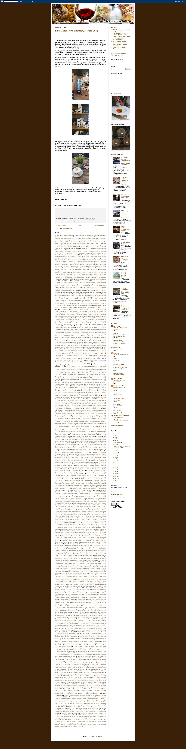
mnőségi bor (92, 537)
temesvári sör (97, 674)
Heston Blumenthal (63, 424)
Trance (90, 692)
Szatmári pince (75, 644)
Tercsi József (84, 675)
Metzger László (71, 530)
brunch (58, 305)
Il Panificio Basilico (92, 434)
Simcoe (60, 625)
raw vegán (83, 602)
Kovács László (77, 482)
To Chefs (89, 682)
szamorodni (97, 641)
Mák (82, 516)
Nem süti (104, 552)
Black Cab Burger (74, 288)
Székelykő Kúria (102, 649)
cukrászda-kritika (68, 326)
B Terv (79, 262)
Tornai (66, 688)
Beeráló (82, 277)
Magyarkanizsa (87, 514)
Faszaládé (66, 371)
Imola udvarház (58, 436)
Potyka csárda (65, 597)
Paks (82, 571)
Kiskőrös (102, 467)
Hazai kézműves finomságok (74, 418)
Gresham (68, 403)
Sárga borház (81, 618)
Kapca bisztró (74, 452)
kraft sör (66, 485)
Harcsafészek (101, 415)
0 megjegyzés (80, 218)
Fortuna (90, 380)
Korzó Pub (103, 480)
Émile (68, 358)
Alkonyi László (59, 250)
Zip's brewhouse (97, 723)
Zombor (57, 724)
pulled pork (89, 599)
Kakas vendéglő (82, 449)
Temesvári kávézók (87, 674)
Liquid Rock (90, 503)
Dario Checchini (88, 342)
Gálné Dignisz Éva (77, 390)
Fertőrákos (93, 376)
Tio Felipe (59, 682)
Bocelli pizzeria (69, 290)
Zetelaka (75, 723)
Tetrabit (93, 677)
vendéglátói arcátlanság (93, 705)
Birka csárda (85, 285)
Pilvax (93, 589)
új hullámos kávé (96, 696)
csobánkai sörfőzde (64, 337)
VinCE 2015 (90, 713)
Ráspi (68, 602)
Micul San (102, 532)
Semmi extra (65, 623)
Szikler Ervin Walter (59, 662)
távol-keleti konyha (64, 672)
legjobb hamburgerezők (89, 498)
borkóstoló (95, 297)
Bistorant (57, 287)
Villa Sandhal (101, 711)
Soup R (90, 628)
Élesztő (75, 356)
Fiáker (56, 377)
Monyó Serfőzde (68, 543)
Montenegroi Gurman (101, 542)
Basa (79, 274)
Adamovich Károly (81, 245)
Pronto (78, 599)
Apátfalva (81, 254)
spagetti (104, 631)
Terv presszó (87, 677)
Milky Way (57, 535)
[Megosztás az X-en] (91, 219)
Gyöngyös (101, 406)
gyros (99, 408)
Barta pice (101, 272)
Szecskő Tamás (61, 646)
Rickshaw (103, 605)
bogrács (98, 292)
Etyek (79, 366)
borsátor (57, 300)
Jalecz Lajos (64, 441)
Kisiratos (88, 467)
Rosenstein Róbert (94, 610)
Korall (99, 478)
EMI (58, 358)
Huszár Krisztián (60, 433)
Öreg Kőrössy (98, 566)
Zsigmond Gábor (77, 726)
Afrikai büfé (88, 245)
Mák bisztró (88, 516)
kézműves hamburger (93, 462)
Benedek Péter (85, 280)
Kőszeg (78, 483)
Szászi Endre (60, 644)
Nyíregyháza (101, 556)
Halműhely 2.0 (85, 413)
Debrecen (72, 221)
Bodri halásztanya (77, 292)
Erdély (72, 360)
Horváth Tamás (100, 429)
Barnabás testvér (86, 272)
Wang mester (103, 718)
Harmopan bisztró (67, 416)
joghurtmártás (72, 444)
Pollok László (67, 595)
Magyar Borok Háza (79, 513)
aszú (66, 261)
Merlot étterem (81, 529)
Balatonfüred (58, 267)
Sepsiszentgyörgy (74, 623)
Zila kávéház (85, 723)
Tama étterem (80, 667)
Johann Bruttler (79, 444)
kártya (71, 454)
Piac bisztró (94, 587)
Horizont (59, 429)
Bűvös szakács (62, 316)
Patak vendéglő (97, 581)
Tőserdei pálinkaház (82, 692)
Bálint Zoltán (72, 269)
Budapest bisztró (64, 309)
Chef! (88, 321)
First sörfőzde (101, 377)
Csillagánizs (84, 335)
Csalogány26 (60, 329)
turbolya (66, 695)
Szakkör (85, 641)
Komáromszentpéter (88, 477)
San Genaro (101, 617)
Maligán (90, 517)
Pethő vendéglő (64, 587)
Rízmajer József (91, 607)
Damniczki (97, 340)
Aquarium (74, 256)
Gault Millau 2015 (67, 397)
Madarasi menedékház (62, 511)
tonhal (94, 685)
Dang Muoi (81, 342)
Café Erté (99, 316)
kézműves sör (69, 464)
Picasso (63, 589)
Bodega (64, 292)
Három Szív (84, 416)
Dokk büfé (99, 348)
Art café (65, 259)
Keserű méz (78, 460)
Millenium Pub (75, 535)
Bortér (76, 300)
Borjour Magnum (100, 295)
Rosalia (81, 610)
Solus (65, 626)
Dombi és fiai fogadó (69, 350)
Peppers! (96, 584)
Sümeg (81, 639)
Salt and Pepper (81, 617)
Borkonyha (87, 297)
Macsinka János (72, 509)
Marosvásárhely (69, 522)
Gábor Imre (93, 389)
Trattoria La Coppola (99, 692)
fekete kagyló (73, 374)
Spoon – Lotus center (72, 635)
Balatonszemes (83, 267)
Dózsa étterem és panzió (81, 350)
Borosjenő (71, 298)
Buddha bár (65, 311)
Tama (74, 667)
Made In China (72, 511)
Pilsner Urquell (86, 589)
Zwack (94, 724)
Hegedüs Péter (91, 419)
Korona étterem (87, 480)
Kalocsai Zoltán (68, 450)
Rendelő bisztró (78, 604)
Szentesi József (75, 657)
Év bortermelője (76, 367)
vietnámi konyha (87, 709)
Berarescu (59, 282)
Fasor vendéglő (58, 371)
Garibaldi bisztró (67, 392)
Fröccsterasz (101, 385)
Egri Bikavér (94, 355)
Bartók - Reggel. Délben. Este (69, 274)
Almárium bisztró (59, 251)
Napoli (61, 552)
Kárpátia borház (64, 454)
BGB (91, 284)
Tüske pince (58, 696)
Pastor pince (58, 581)
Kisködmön (95, 467)
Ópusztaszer (73, 563)
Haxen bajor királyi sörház (61, 418)
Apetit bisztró (88, 254)
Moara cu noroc (100, 537)
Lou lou (93, 506)
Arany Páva (87, 258)
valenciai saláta (92, 700)
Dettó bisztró (65, 347)
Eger (81, 355)
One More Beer (88, 561)
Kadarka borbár (66, 449)
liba (96, 501)
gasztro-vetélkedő (100, 394)
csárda (76, 329)
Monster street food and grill (87, 542)
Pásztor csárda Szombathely (85, 581)
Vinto (58, 716)
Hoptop (104, 428)
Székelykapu (93, 649)
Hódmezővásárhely (75, 426)
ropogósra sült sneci (73, 610)
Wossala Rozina (97, 719)
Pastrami (65, 581)
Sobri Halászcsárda (91, 625)
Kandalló (102, 450)
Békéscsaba (95, 277)
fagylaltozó (103, 367)
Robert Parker (58, 609)
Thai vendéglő (68, 679)
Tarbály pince (83, 669)
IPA (72, 437)
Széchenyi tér (92, 644)
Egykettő (63, 356)
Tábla (67, 666)
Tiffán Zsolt (73, 680)
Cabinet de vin (71, 316)
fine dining (80, 377)
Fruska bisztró (58, 387)
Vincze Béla (75, 714)
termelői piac (91, 675)
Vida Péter (69, 709)
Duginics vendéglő (65, 352)
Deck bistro (103, 342)
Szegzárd (57, 648)
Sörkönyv (102, 630)
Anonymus (88, 253)
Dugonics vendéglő (75, 352)
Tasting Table (77, 670)
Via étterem (90, 708)
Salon (65, 617)
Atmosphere (95, 261)
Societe (98, 625)
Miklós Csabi (78, 534)
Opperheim (57, 563)
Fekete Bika (65, 374)
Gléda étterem (92, 400)
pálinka (86, 573)
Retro (58, 605)
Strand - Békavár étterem (90, 636)
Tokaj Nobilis (88, 683)
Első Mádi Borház (94, 356)
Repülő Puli (93, 604)
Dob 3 (89, 348)
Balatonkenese (67, 267)
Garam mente (101, 390)
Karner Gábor (94, 452)
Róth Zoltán (75, 612)
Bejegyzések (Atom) (67, 228)
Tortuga (87, 688)
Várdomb (91, 701)
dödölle (90, 350)
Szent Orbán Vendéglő (98, 656)
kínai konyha (92, 465)
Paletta (63, 573)
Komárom (80, 477)
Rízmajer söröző (100, 607)
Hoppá (98, 428)
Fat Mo (72, 371)
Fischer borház (65, 379)
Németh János (68, 553)
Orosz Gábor (95, 563)
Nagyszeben (93, 548)
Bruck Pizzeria (96, 303)
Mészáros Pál (58, 530)
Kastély (81, 454)
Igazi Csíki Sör (93, 433)
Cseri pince (101, 330)
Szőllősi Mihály (75, 664)
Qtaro (66, 600)
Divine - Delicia (78, 348)
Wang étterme (94, 718)
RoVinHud (88, 612)
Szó (84, 662)
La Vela (78, 491)
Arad (79, 256)
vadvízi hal (76, 700)
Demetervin (62, 345)
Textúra (98, 677)
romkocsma (63, 610)
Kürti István (85, 488)
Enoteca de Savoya (60, 360)
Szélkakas (64, 652)
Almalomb (95, 249)
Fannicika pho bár (71, 369)
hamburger (68, 415)
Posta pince (58, 597)
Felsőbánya (97, 374)
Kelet (92, 457)
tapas (58, 669)
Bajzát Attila (101, 264)
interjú (93, 436)
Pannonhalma (94, 576)
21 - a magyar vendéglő (89, 236)
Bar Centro (85, 271)
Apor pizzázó (101, 254)
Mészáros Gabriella (99, 529)
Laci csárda (93, 491)
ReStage (100, 604)
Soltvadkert (59, 626)
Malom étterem (97, 517)
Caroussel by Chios (59, 319)
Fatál (77, 371)
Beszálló (74, 284)
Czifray (64, 327)
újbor (103, 696)
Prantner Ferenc (92, 597)
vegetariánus (83, 705)
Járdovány (57, 442)
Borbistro (79, 295)
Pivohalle (102, 591)
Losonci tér (87, 506)
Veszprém (103, 706)
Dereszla (77, 345)
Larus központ (68, 495)
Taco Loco (73, 666)
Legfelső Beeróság (100, 496)
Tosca (92, 688)
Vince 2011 (68, 713)
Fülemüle (104, 387)
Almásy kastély (68, 251)
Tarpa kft (70, 670)
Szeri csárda (84, 661)
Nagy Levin (90, 547)
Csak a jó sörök (79, 327)
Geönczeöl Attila (58, 398)
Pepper (76, 584)
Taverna (98, 670)
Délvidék (78, 343)
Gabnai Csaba (85, 389)
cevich (62, 321)
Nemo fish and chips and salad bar (87, 553)
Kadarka (59, 449)
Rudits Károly (77, 615)
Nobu (95, 555)
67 (63, 238)
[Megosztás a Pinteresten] (94, 219)
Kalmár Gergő (98, 449)
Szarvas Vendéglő (82, 643)
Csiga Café (98, 332)
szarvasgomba (92, 643)
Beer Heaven (69, 277)
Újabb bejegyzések (61, 225)
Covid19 (102, 324)
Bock (75, 290)
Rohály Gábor (84, 609)
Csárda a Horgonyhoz (85, 329)
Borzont (88, 300)
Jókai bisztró (60, 446)
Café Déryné (93, 316)
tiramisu (64, 682)
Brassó (81, 302)
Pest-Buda (66, 586)
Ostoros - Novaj (87, 565)
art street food (72, 259)
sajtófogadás (60, 617)
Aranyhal (94, 258)
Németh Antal (60, 553)
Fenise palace (60, 376)
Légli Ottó (82, 499)
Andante (102, 251)
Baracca (93, 271)
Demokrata (69, 345)
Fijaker (69, 377)
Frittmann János (88, 385)
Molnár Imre (64, 540)
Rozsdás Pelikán (100, 613)
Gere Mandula (90, 398)
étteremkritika (60, 366)
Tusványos (96, 695)
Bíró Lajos (101, 285)
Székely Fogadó (85, 648)
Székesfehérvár (83, 651)
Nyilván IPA (93, 556)
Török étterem (58, 692)
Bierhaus (59, 285)
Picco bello (69, 589)
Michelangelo (74, 532)
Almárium (102, 249)
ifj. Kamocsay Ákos (83, 433)
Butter (102, 314)
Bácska (102, 262)
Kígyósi (77, 465)
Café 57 (78, 316)
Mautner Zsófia (72, 525)
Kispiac (71, 468)
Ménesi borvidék (92, 527)
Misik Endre (59, 537)
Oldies (88, 560)
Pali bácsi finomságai (73, 573)
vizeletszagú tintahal (91, 716)
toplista (83, 687)
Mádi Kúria (86, 511)
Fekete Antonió (90, 372)
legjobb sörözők (67, 499)
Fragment (66, 384)
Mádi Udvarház (94, 511)
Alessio (67, 248)
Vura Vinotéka (63, 718)
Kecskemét (78, 455)
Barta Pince (57, 274)
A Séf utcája (75, 241)
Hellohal (87, 423)
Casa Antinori (90, 319)
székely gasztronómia (96, 648)
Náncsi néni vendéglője (83, 550)
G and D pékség (76, 389)
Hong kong (73, 428)
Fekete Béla (58, 374)
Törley (102, 690)
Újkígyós (57, 698)
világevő (86, 711)
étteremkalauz (100, 364)
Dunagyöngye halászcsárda (77, 353)
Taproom (76, 669)
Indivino (78, 436)
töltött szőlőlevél (88, 690)
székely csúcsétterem (75, 648)
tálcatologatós (63, 667)
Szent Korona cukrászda (84, 656)
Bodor (69, 292)
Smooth (79, 625)
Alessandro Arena (59, 248)
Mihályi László (70, 534)
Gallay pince (68, 390)
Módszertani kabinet (59, 538)
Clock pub (57, 322)
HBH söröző (98, 418)
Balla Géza (86, 269)
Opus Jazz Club (65, 563)
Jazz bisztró (72, 442)
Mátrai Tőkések (67, 524)
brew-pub (103, 302)
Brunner (63, 305)
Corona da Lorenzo (78, 324)
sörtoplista (91, 631)
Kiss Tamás (62, 470)
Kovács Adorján (60, 482)
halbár (96, 411)
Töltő (82, 690)
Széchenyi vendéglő (101, 644)
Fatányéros (82, 371)
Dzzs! (56, 355)
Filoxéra (74, 377)
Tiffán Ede (67, 680)
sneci (84, 625)
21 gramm (99, 236)
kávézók (59, 455)
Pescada (102, 584)
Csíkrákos (91, 334)
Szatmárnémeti (83, 644)
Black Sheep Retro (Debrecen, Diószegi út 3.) (76, 31)
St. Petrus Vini (86, 635)
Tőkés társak (71, 690)
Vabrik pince (103, 698)
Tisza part (70, 682)
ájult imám (103, 245)
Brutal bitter (78, 305)
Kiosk (97, 465)
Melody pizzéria (77, 527)
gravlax (102, 402)
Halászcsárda (83, 411)
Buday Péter (58, 311)
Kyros (70, 490)
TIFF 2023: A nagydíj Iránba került (121, 30)
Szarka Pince (74, 643)
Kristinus (93, 485)
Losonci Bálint (79, 506)
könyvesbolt (66, 483)
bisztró (79, 287)
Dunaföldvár (66, 353)
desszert (93, 345)
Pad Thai (101, 569)
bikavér (69, 285)
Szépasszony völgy (70, 659)
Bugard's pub (99, 311)
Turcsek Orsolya (74, 695)
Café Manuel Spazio (66, 317)
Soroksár (63, 628)
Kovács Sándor (94, 482)
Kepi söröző (65, 459)
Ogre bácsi (92, 558)
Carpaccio (68, 319)
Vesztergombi (60, 708)
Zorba (66, 724)
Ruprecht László (93, 615)
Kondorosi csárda (68, 478)
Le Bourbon (94, 495)
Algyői (91, 248)
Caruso (83, 319)
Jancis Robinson (73, 441)
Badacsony (57, 264)
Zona (62, 724)
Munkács (63, 545)
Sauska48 (80, 620)
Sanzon (57, 618)
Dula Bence (85, 352)
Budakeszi (78, 307)
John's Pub (103, 444)
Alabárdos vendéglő (91, 246)
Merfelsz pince (72, 529)
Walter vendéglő (81, 718)
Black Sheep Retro (64, 221)
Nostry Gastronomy (63, 556)
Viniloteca (87, 714)
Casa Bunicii (98, 319)
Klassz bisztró (60, 472)
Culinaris (78, 325)
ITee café (57, 439)
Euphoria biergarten (59, 367)
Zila (79, 723)
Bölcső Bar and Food (65, 302)
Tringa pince (69, 693)
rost (62, 612)
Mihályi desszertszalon (60, 534)
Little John (85, 504)
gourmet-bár (84, 402)
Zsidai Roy (63, 726)
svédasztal (101, 639)
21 (80, 236)
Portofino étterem (95, 595)
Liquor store (97, 503)
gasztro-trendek (90, 394)
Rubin (71, 615)
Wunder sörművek (61, 721)
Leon (80, 501)
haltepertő (103, 413)
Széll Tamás (71, 652)
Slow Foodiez (73, 625)
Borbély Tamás (64, 295)
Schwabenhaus (74, 622)
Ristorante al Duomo (72, 607)
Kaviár (64, 455)
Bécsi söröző (76, 275)
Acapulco (57, 245)
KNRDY (102, 472)
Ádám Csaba (64, 245)
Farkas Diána (97, 369)
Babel (92, 262)
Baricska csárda (76, 272)
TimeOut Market (102, 680)
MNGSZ (85, 537)
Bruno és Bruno (70, 305)
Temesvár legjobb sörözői (75, 674)
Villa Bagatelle (93, 711)
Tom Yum (89, 685)
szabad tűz (57, 641)
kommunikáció (58, 478)
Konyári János (78, 478)
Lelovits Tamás (58, 501)
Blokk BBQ (57, 290)
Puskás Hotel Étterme (99, 599)
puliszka (83, 599)
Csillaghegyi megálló (94, 335)
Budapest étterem (74, 309)
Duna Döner (93, 352)
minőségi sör (94, 535)
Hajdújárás (103, 410)
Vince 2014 (83, 713)
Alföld (82, 248)
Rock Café (65, 609)
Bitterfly (93, 287)
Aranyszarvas (58, 259)
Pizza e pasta (70, 592)
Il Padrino (84, 434)
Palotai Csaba (74, 574)
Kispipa (76, 468)
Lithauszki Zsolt (69, 504)
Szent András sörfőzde (81, 652)
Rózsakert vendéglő (77, 613)
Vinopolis (93, 714)
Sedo (103, 622)
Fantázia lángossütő (81, 369)
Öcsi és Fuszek (80, 566)
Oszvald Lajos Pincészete (61, 566)
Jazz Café (79, 442)
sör (103, 628)
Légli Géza (75, 499)
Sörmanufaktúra (58, 631)
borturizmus (82, 300)
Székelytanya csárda (62, 651)
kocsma (81, 473)
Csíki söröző (70, 334)
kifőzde (71, 465)
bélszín (68, 280)
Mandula (68, 519)
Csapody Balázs (69, 329)
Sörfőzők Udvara (78, 630)
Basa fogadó (85, 274)
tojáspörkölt (57, 683)
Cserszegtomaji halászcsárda (87, 332)
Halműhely (78, 413)
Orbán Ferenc (81, 563)
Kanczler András (94, 450)
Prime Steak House (64, 599)
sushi (58, 639)
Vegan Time (75, 705)
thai (103, 677)
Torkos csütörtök (96, 687)
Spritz (79, 635)
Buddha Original (74, 311)
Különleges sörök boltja (65, 488)
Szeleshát (57, 652)
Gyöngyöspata (58, 408)
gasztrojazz (65, 395)
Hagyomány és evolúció (85, 410)
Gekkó (102, 397)
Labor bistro (85, 491)
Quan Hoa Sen (72, 600)
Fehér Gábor (95, 371)
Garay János (58, 392)
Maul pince (91, 524)
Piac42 (100, 587)
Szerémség (67, 661)
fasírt (103, 369)
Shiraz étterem (93, 623)
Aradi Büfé (72, 258)
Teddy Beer (86, 672)
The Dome (95, 679)
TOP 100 (68, 687)
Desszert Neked (100, 345)
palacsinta (57, 573)
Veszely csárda (96, 706)
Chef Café (83, 321)
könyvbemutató (58, 483)
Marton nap (84, 522)
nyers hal (87, 556)
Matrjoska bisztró (83, 524)
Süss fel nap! (88, 639)
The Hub (102, 679)
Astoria (62, 261)
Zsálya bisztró (101, 724)
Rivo (85, 607)
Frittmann (81, 385)
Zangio (56, 723)
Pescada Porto (58, 586)
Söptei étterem (97, 628)
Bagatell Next (65, 264)
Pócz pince (81, 594)
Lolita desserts (71, 506)
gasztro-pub (82, 394)
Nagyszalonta (85, 548)
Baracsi (98, 271)
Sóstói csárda (70, 628)
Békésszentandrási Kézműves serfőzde (85, 279)
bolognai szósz (60, 293)
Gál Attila (100, 389)
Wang (88, 718)
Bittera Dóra (86, 287)
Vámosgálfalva (58, 701)
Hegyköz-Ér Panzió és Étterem (70, 421)
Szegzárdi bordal (65, 648)
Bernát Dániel (83, 282)
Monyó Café (60, 543)
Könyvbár (102, 482)
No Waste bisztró (77, 555)
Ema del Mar (103, 356)
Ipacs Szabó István (79, 437)
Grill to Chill (84, 403)
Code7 (68, 322)
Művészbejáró (97, 545)
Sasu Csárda (73, 620)
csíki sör (63, 334)
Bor (80, 294)
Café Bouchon (84, 316)
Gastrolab (97, 392)
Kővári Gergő (85, 483)
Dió (105, 347)
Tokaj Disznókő (70, 683)
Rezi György (77, 605)
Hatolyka (102, 416)
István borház (101, 437)
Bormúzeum (58, 298)
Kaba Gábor (103, 447)
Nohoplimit (101, 555)
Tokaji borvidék (70, 685)
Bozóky (57, 302)
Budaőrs (84, 307)
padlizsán (57, 571)
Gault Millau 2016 (76, 397)
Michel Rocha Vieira (64, 532)
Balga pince (64, 269)
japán (102, 441)
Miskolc (75, 537)
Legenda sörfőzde (80, 496)
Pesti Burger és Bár (76, 586)
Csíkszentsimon (58, 335)
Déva (71, 347)
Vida (64, 709)
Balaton (84, 266)
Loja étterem (63, 506)
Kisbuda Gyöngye (68, 467)
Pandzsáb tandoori (99, 574)
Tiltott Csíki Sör (93, 680)
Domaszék (60, 350)
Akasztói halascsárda (73, 246)
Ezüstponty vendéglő (87, 367)
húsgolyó (97, 431)
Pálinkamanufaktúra (59, 574)
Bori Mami (92, 295)
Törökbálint (66, 692)
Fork (73, 380)
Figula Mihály (63, 377)
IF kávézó (75, 433)
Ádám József (72, 245)
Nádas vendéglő (72, 547)
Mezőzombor (90, 530)
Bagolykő (82, 264)
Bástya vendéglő (64, 275)
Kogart (70, 475)
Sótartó (76, 628)
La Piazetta (103, 490)
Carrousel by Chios (76, 319)
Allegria (89, 249)
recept (94, 602)
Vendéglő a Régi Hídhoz (63, 706)
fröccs (95, 385)
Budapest (102, 307)
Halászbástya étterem (73, 411)
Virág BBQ (63, 716)
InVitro (61, 437)
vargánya (72, 703)
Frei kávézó (97, 384)
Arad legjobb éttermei (96, 256)
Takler (92, 666)
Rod (78, 609)
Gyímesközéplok (81, 406)
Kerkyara (97, 459)
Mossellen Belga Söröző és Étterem (96, 543)
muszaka (78, 545)
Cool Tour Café (91, 322)
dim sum (81, 347)
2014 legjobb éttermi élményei (91, 235)
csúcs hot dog (77, 339)
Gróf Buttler (58, 405)
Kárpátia (57, 454)
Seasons (87, 622)
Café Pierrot (75, 317)
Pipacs (66, 591)
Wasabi (58, 719)
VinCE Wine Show (99, 713)
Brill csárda (76, 303)
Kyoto (66, 490)
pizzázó (89, 592)
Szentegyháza (58, 657)
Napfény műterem (95, 550)
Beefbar (94, 275)
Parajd (71, 579)
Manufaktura (59, 521)
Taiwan (79, 666)
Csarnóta (102, 329)
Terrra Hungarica (78, 677)
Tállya (69, 667)
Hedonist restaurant (70, 419)
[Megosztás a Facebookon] (92, 219)
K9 (97, 447)
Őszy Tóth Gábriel (64, 569)
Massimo (98, 522)
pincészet (99, 589)
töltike (77, 690)
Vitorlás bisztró (71, 716)
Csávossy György (59, 330)
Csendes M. (83, 330)
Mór (75, 543)
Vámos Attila (101, 700)
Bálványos (101, 269)
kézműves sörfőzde (80, 463)
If (71, 433)
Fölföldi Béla (73, 382)
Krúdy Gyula (62, 486)
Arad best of (86, 256)
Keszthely (92, 460)
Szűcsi (102, 664)
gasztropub (83, 395)
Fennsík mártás (68, 376)
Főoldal (80, 225)
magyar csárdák (90, 513)
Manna (88, 519)
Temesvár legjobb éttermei (61, 674)
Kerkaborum (90, 459)
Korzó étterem (96, 480)
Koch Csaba (74, 473)
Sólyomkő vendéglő (72, 626)
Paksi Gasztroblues (89, 571)
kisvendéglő (89, 470)
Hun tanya (90, 431)
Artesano (80, 259)
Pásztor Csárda (72, 581)
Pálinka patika (93, 573)
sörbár (56, 630)
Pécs (100, 582)
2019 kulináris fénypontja (72, 236)
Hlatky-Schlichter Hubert (64, 426)
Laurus (83, 495)
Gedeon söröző (95, 397)
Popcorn (81, 595)
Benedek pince (94, 280)
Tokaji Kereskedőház (80, 685)
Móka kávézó (96, 538)
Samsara (95, 617)
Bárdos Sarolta (66, 272)
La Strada (71, 491)
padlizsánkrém (65, 571)
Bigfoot (64, 285)
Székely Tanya (63, 649)
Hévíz (82, 424)
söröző (73, 631)
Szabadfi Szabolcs (66, 641)
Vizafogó (83, 716)
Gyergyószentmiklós (60, 406)
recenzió (89, 602)
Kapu (80, 452)
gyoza (96, 406)
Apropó (68, 256)
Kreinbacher (86, 485)
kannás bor (57, 452)
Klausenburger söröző (70, 472)
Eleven (80, 356)
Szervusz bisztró (92, 661)
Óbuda (75, 558)
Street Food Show (68, 638)
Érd (67, 360)
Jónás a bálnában (78, 446)
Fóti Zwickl (64, 382)
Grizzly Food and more (99, 403)
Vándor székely (67, 701)
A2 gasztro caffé (89, 243)
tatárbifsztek (88, 670)
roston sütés (68, 612)
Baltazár (95, 269)
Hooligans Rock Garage (83, 428)
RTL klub (57, 615)
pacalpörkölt (84, 569)
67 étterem (68, 238)
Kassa (76, 454)
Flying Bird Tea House (85, 379)
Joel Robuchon (63, 444)
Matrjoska (75, 524)
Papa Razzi (81, 578)
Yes (78, 721)
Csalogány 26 (102, 327)
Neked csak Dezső (95, 552)
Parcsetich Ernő (78, 579)
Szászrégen (67, 644)
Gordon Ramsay (75, 402)
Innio (83, 436)
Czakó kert (101, 325)
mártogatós (77, 522)
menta (99, 527)
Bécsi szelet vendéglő (86, 275)
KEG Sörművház (66, 457)
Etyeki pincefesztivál (93, 366)
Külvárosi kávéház (77, 488)
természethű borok (100, 675)
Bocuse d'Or (98, 290)
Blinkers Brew (101, 288)
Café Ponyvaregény (85, 317)
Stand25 (63, 636)
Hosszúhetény (58, 431)
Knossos (97, 472)
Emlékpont (74, 358)
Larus (61, 495)
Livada (90, 504)
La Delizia (96, 490)
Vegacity (64, 705)
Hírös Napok (98, 424)
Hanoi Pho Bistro (92, 415)
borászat (86, 293)
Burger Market (58, 314)
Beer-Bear (76, 277)
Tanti (95, 667)
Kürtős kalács (101, 488)
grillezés (90, 403)
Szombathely (90, 662)
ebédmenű (61, 355)
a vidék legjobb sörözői (78, 243)
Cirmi (103, 321)
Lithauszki (61, 504)
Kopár (86, 478)
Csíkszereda (67, 335)
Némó (75, 553)
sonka (85, 626)
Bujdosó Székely (73, 312)
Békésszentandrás (68, 279)
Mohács (77, 538)
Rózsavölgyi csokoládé (89, 613)
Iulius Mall (64, 439)
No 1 (62, 555)
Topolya (88, 687)
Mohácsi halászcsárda (86, 538)
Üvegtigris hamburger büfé (92, 698)
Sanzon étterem (64, 618)
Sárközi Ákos (97, 618)
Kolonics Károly (88, 475)
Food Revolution (66, 380)
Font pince (57, 380)
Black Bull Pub (64, 288)
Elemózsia (69, 356)
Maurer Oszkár (99, 524)
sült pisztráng (74, 639)
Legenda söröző (90, 496)
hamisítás (76, 415)
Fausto (88, 371)
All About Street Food (71, 249)
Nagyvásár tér (73, 550)
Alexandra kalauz (75, 248)
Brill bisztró (68, 303)
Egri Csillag (101, 355)
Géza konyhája (71, 400)
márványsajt (92, 522)
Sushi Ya (63, 639)
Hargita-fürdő (58, 416)
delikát (65, 343)
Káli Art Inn (90, 449)
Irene (86, 437)
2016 (62, 236)
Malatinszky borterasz (72, 517)
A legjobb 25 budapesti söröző (99, 240)
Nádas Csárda (62, 547)
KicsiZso (66, 465)
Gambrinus (86, 390)
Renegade (86, 604)
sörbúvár (70, 630)
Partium (98, 579)
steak (68, 636)
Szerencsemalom (76, 661)
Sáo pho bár (73, 618)
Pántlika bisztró (102, 576)
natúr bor (83, 552)
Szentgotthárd (84, 657)
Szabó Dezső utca (77, 641)
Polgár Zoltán (58, 595)
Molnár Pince (81, 540)
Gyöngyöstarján (67, 408)
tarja (93, 669)
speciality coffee (60, 633)
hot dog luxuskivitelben (68, 431)
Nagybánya (70, 548)
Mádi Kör (80, 511)
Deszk (87, 345)
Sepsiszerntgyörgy (84, 623)
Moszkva (57, 545)
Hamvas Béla (83, 415)
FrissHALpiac (74, 385)
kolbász (75, 475)
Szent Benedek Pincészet (63, 654)
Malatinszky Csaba (82, 517)
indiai (74, 436)
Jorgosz (86, 446)
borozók (82, 298)
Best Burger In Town (60, 284)
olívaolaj (62, 561)
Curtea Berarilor (93, 325)
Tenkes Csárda (65, 675)
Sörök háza (66, 631)
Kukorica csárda (70, 486)
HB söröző (91, 418)
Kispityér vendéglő (84, 468)
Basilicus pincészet (93, 274)
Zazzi (65, 723)
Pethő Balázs (98, 586)
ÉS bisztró (72, 361)
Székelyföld (71, 649)
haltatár (97, 413)
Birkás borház (94, 285)
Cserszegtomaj (76, 332)
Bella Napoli (62, 280)
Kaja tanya (74, 449)
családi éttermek (93, 327)
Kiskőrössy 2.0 (58, 468)
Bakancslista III (76, 266)
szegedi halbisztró (100, 646)
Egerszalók (87, 355)
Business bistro (79, 314)
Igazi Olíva (100, 433)
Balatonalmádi (91, 266)
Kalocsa (61, 450)
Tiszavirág (83, 682)
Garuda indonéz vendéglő (79, 392)
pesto (91, 586)
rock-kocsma (72, 609)
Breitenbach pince (89, 302)
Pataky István (72, 582)
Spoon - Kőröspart (61, 635)
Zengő (69, 723)
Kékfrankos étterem (85, 457)
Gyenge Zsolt (100, 405)
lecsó (65, 496)
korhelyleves (68, 480)
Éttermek (74, 366)
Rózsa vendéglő (67, 613)
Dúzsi (93, 353)
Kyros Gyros (76, 490)
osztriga (94, 565)
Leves (92, 501)
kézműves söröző (90, 463)
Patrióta (87, 582)
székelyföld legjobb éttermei (82, 649)
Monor (78, 542)
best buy (68, 284)
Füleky (98, 387)
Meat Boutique (81, 525)
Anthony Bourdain (97, 253)
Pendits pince (69, 584)
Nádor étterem (81, 547)
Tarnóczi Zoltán (58, 670)
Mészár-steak (89, 529)
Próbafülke (72, 599)
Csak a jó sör (71, 327)
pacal (78, 569)
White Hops (64, 719)
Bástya (56, 275)
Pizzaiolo (84, 592)
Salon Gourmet (72, 617)
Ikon (66, 434)
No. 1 (84, 555)
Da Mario (57, 340)
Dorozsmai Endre (66, 218)
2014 (81, 235)
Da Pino (63, 340)
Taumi (93, 670)
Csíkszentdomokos (100, 334)
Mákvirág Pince (100, 516)
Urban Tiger (82, 698)
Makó (94, 516)
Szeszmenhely (101, 661)
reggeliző (67, 604)
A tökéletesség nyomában (65, 243)
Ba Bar (87, 262)
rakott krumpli (87, 600)
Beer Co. (63, 277)
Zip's (90, 723)
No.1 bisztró (89, 555)
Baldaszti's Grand (94, 267)
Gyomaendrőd (90, 406)
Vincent (69, 714)
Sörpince (85, 631)
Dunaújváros (87, 353)
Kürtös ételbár (93, 488)
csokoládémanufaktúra (76, 337)
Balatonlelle (75, 267)
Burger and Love (100, 312)
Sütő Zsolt (95, 639)
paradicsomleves (64, 579)
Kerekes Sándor (73, 459)
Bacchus (97, 262)
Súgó (83, 638)
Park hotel (86, 579)
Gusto (93, 405)
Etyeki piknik (85, 366)
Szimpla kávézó (69, 662)
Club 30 (63, 322)
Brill (62, 303)
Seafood (82, 622)
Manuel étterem (102, 519)
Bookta (75, 293)
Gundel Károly (66, 405)
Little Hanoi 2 (78, 504)
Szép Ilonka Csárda (59, 659)
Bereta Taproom (74, 282)
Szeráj (93, 659)
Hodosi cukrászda (86, 426)
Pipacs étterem (73, 591)
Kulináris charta (79, 486)
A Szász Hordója (83, 241)
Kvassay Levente (59, 490)
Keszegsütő (85, 460)
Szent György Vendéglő (61, 656)
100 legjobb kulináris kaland (67, 235)
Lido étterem (69, 503)
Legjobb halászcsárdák (76, 498)
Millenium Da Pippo (66, 535)
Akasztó (58, 246)
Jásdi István (64, 442)
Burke (72, 314)
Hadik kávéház (67, 410)
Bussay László (87, 314)
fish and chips (74, 379)
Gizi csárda (84, 400)
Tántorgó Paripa (102, 667)
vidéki (75, 709)
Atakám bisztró (80, 261)
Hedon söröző (60, 419)
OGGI (86, 558)
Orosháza (88, 563)
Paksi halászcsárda (99, 571)
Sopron (57, 628)
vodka (99, 716)
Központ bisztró (58, 485)
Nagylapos (77, 548)
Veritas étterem (87, 706)
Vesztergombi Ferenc (69, 708)
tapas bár (63, 669)
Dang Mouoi (74, 342)
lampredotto (87, 493)
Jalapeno (57, 441)
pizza (56, 592)
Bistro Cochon (72, 287)
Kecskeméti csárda (88, 455)
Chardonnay (68, 321)
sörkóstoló (95, 630)
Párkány (92, 579)
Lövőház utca (74, 508)
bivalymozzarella (100, 287)
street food (58, 638)
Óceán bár (81, 558)
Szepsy (78, 659)
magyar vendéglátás (76, 514)
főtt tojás (80, 382)
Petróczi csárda (73, 587)
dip (61, 348)
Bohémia (104, 292)
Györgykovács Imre (77, 408)
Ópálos (102, 561)
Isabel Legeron (93, 437)
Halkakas (64, 413)
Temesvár (100, 672)
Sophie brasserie (100, 626)
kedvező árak (58, 457)
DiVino (84, 348)
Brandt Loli (75, 302)
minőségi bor (87, 535)
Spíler (78, 633)
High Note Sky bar (89, 424)
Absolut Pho (101, 243)
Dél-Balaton (59, 343)
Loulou (98, 506)
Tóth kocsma (63, 690)
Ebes (67, 355)
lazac (88, 495)
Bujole (80, 312)
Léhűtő (102, 499)
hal (57, 411)
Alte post (75, 251)
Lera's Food (86, 501)
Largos (56, 495)
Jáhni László (93, 439)
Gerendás (98, 398)
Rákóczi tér (80, 600)
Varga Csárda (98, 701)
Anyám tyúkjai (64, 254)
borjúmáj (57, 297)
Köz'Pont (91, 483)
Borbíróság (73, 295)
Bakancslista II (66, 266)
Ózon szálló (72, 566)
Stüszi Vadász (77, 638)
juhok (70, 447)
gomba (62, 402)
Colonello (74, 322)
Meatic (95, 525)
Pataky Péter (80, 582)
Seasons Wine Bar (95, 622)
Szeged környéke (78, 646)
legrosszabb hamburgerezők (92, 499)
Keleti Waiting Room (99, 457)
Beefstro (100, 275)
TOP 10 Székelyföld (59, 687)
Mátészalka (59, 524)
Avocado (57, 262)
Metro (65, 530)
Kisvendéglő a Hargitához (99, 470)
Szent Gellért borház (87, 654)
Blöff (63, 290)
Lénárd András (67, 501)
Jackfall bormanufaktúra (82, 439)
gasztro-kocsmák (74, 394)
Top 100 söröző (76, 687)
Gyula (104, 408)
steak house (74, 636)
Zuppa (89, 724)
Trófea (81, 693)
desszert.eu (57, 347)
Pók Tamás (95, 594)
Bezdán (86, 284)
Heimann (65, 423)
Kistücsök (81, 470)
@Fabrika (57, 235)
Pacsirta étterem (93, 569)
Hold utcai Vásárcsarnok (98, 426)
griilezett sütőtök (76, 403)
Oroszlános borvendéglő (67, 565)
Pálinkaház (101, 573)
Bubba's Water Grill (87, 305)
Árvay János (91, 259)
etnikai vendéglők (75, 364)
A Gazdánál (100, 238)
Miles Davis (92, 534)
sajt (105, 615)
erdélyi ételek (79, 360)
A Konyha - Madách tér (76, 240)
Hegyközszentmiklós (94, 421)
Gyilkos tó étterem (71, 406)
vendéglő (103, 705)
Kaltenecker (76, 450)
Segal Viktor (58, 623)
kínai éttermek (84, 465)
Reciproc (102, 602)
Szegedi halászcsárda (89, 646)
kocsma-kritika (102, 473)
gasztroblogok (58, 395)
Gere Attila (83, 398)
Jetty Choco (96, 442)
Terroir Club (70, 677)
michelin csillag (82, 532)
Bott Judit (102, 300)
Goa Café (99, 400)
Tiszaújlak (76, 682)
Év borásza (68, 367)
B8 (83, 262)
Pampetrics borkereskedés (87, 574)
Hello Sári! (81, 423)
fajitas (58, 369)
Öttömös (73, 569)
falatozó (63, 369)
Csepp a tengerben (92, 330)
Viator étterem (58, 709)
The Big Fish (77, 679)
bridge (58, 303)
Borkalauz (81, 297)
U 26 (72, 696)
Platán (99, 592)
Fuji (69, 387)
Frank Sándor (73, 384)
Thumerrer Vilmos (59, 680)
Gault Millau (97, 395)
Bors (94, 298)
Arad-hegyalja (65, 258)
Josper (92, 446)
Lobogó (96, 504)
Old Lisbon (75, 560)
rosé (86, 610)
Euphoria (102, 366)
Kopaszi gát (92, 478)
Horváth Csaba (78, 429)
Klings (91, 472)
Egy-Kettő (57, 356)
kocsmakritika (61, 475)
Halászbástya (63, 411)
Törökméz (73, 692)
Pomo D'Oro (74, 595)
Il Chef (78, 434)
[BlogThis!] (89, 219)
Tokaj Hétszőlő (79, 683)
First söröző (57, 379)
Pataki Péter (64, 582)
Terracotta (63, 677)
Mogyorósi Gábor (70, 538)
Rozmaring (101, 612)
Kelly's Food (58, 459)
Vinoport (98, 714)
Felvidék (104, 374)
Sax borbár (87, 620)
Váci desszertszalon (67, 700)
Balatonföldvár (100, 266)
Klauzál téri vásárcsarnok (82, 472)
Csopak (58, 339)
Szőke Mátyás (66, 664)
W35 (75, 718)
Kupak (94, 486)
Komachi (73, 477)
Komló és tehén (100, 477)
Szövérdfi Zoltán (85, 664)
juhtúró (74, 447)
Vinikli (81, 714)
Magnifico (102, 511)
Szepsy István (85, 659)
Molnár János (72, 540)
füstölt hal (68, 389)
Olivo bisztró (69, 561)
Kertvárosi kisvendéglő (60, 460)
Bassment (102, 274)
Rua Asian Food (64, 615)
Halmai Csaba (71, 413)
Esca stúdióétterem (85, 361)
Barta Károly (94, 272)
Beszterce (80, 284)
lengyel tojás (75, 501)
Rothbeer (82, 612)
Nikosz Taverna (100, 553)
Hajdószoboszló (95, 410)
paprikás (97, 578)
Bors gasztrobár (100, 298)
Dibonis (75, 347)
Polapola (102, 594)
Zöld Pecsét (73, 724)
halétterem (57, 413)
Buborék (95, 305)
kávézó (76, 221)
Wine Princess (83, 719)
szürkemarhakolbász (59, 666)
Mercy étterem (63, 529)
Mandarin (62, 519)
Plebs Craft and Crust (64, 594)
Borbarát (57, 295)
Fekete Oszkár (89, 374)
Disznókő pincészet (68, 348)
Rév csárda (63, 605)
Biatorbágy (96, 284)
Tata (82, 670)
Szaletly (91, 641)
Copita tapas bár (100, 322)
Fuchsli (64, 387)
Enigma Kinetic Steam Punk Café (90, 358)
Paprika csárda (89, 578)
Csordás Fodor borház (67, 339)
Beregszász (66, 282)
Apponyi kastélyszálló (60, 256)
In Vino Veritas (67, 436)
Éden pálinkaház (74, 355)
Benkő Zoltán (103, 280)
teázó (80, 672)
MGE (96, 530)
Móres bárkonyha (82, 543)
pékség (62, 584)
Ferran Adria (86, 376)
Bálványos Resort (59, 271)
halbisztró (102, 411)
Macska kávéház (81, 509)
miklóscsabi (85, 534)
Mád (88, 509)
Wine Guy (75, 719)
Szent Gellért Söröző (99, 654)
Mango (83, 519)
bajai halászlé (93, 264)
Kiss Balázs (92, 468)
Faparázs (90, 369)
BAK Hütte (57, 266)
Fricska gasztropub (64, 385)
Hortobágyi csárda (67, 429)
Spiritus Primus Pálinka (96, 633)
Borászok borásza (94, 293)
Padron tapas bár (75, 571)
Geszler (104, 398)
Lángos (102, 493)
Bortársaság (71, 300)
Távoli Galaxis (73, 672)
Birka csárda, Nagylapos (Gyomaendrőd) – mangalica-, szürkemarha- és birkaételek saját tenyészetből (121, 162)
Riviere (80, 607)
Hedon (104, 418)
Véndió (81, 706)
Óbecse (70, 558)
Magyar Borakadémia (68, 513)
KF (55, 465)
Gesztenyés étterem (61, 400)
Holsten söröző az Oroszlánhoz (62, 428)
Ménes (84, 527)
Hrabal (84, 431)
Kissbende (69, 470)
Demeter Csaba (96, 343)
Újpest (62, 698)
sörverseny (97, 631)
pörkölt (77, 597)
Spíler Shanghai (85, 633)
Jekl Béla (90, 442)
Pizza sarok (77, 592)
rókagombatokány (100, 609)
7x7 (73, 238)
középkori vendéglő (99, 483)
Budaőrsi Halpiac (92, 307)
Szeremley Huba (59, 661)
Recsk (56, 604)
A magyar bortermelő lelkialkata (64, 241)
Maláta (56, 517)
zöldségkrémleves (82, 724)
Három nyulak (76, 416)
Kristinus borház (100, 485)
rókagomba (91, 609)
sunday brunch (102, 638)
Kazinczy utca (70, 455)
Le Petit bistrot (58, 496)
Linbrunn (84, 503)
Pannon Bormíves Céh (84, 576)
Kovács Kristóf (69, 482)
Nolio (56, 556)
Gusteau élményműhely (84, 405)
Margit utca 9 (101, 521)
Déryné (82, 345)
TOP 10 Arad (101, 685)
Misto (80, 537)
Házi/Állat (85, 418)
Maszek (104, 522)
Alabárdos (83, 246)
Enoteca (102, 358)
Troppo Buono (89, 693)
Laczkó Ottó (66, 493)
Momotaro (96, 540)
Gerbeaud (76, 398)
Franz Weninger (89, 384)
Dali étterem (78, 340)
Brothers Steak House (86, 303)
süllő (69, 639)
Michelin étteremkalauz (93, 532)
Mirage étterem (102, 535)
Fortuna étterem (98, 380)
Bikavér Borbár (77, 285)
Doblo (94, 348)
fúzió (94, 387)
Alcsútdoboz (101, 246)
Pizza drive (62, 592)
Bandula (74, 271)
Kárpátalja (102, 452)
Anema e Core (58, 253)
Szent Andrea (91, 652)
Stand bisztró (98, 635)
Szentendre (66, 657)
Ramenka (99, 600)
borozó (76, 298)
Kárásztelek (86, 452)
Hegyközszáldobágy (83, 421)
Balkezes (79, 269)
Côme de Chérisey (82, 322)
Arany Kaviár (80, 258)
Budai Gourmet (63, 307)
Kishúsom (82, 467)
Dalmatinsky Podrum (87, 340)
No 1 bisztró (68, 555)
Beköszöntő (98, 279)
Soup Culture (83, 628)
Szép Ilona (101, 657)
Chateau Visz (76, 321)
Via (85, 708)
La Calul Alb (90, 490)
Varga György (64, 703)
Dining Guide (97, 347)
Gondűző (68, 402)
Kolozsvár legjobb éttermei (61, 477)
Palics (81, 573)
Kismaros (66, 468)
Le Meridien (101, 495)
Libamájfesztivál (102, 501)
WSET (104, 719)
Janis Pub (91, 441)
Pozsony (72, 597)
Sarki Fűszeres (89, 618)
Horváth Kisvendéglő (89, 429)
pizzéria (94, 592)
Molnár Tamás (89, 540)
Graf (98, 402)
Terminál (57, 677)
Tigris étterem (85, 680)
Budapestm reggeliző (99, 309)
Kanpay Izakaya (66, 452)
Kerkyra (102, 459)
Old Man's (82, 560)
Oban (65, 558)
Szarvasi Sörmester (101, 643)
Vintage (104, 714)
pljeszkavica (74, 594)
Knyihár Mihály (58, 473)
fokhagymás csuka (96, 379)
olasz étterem (67, 560)
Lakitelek (81, 493)
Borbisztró (86, 295)
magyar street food (65, 514)
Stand (92, 635)
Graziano (57, 403)
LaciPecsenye (58, 493)
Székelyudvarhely (73, 651)
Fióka (95, 377)
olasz (61, 560)
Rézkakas (97, 605)
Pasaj (103, 579)
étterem (86, 364)
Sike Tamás (101, 623)
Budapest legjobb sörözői (86, 309)
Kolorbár (95, 475)
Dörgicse (96, 350)
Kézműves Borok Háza (69, 462)
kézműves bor (58, 462)
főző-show (97, 382)
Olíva (100, 560)
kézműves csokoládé (81, 462)
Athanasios (87, 261)
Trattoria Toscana (59, 693)
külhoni (56, 488)
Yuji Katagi (83, 721)
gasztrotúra (89, 395)
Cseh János (68, 330)
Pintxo (61, 591)
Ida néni (67, 433)
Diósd (58, 348)
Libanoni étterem (60, 503)
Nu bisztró (72, 556)
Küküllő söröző (101, 486)
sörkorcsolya (87, 630)
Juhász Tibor (64, 447)
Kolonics (81, 475)
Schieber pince (96, 620)
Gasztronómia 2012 (74, 395)
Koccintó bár (66, 473)
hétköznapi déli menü (74, 424)
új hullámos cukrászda (86, 696)
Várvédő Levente (100, 703)
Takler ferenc (98, 666)
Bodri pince (85, 292)
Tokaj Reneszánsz (97, 683)
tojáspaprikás (101, 682)
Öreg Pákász (71, 568)
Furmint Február (82, 387)
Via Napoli (97, 708)
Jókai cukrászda (68, 446)
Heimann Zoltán (73, 423)
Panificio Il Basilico (66, 576)
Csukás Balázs (86, 339)
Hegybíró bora (100, 419)
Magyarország (95, 514)
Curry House (85, 325)
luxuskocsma (64, 509)
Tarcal (88, 669)
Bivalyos (57, 288)
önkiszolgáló (89, 566)
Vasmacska (57, 705)
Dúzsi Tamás (99, 353)
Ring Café (59, 607)
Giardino (78, 400)
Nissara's (57, 555)
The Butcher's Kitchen (87, 679)
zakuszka (94, 721)
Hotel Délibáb (79, 431)
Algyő (87, 248)
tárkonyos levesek (100, 669)
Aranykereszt (101, 258)
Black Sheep (82, 288)
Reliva (72, 604)
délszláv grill (72, 343)
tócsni (95, 682)
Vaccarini (59, 700)
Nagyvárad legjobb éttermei (61, 550)
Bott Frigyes (95, 300)
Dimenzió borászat (88, 347)
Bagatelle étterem (74, 264)
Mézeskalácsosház (81, 530)
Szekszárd (100, 651)
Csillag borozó (76, 335)
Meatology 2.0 (102, 525)
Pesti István (85, 586)
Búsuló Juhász (96, 314)
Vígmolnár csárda (59, 711)
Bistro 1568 (64, 287)
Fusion (89, 387)
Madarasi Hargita (102, 509)
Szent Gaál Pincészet (76, 654)
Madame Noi (93, 509)
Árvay (85, 259)
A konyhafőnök (86, 240)
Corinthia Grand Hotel (60, 324)
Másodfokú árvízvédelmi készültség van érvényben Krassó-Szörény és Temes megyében (120, 43)
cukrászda (58, 326)
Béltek (72, 280)
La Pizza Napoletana (62, 491)
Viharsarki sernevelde (69, 711)
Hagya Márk (75, 410)
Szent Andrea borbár (101, 652)
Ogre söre (99, 558)
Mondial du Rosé (64, 542)
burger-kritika (66, 314)
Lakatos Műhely (74, 493)
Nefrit (88, 552)
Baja (87, 264)
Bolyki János (68, 293)
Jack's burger (72, 439)
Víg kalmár (101, 709)
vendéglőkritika (74, 706)
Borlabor (102, 297)
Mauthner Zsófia (64, 525)
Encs (79, 358)
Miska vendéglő (67, 537)
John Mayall (96, 444)
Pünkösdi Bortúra (59, 600)
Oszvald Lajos (101, 565)
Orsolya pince (78, 565)
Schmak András (65, 622)
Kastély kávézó (96, 454)
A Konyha (67, 240)
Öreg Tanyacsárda (80, 568)
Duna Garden (101, 352)
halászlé (91, 411)
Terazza (77, 675)
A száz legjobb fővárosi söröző (96, 241)
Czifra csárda (58, 327)
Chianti (92, 321)
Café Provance (95, 317)
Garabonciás (93, 390)
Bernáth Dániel (91, 282)
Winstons (90, 719)
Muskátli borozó (70, 545)
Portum (102, 595)
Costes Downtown (95, 324)
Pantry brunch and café (71, 578)
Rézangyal (70, 605)
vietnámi (80, 709)
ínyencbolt (67, 437)
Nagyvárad (101, 548)
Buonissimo (92, 312)
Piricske (80, 591)
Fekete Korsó (81, 374)
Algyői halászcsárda (99, 248)
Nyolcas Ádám (58, 558)
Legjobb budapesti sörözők (61, 498)
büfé (56, 316)
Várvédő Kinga (89, 703)
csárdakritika (95, 329)
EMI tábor (63, 358)
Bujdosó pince (64, 312)
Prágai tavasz (84, 597)
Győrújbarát (87, 408)
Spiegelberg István (70, 633)
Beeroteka (88, 277)
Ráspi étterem (75, 602)
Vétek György (79, 708)
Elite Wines (85, 356)
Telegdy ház (93, 672)
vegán (69, 705)
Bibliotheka (103, 284)
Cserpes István (67, 332)
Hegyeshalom (58, 421)
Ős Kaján (98, 568)
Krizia (56, 486)
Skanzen (66, 625)
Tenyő (72, 675)
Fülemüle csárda (60, 389)
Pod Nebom (88, 594)
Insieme (88, 436)
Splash (104, 633)
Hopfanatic (93, 428)
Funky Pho (74, 387)
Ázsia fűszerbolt (64, 262)
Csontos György (102, 337)
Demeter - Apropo (86, 343)
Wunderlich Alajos (71, 721)
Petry (84, 587)
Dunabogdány (58, 353)
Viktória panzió (79, 711)
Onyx (96, 561)
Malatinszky (62, 517)
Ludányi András (83, 508)
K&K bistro (92, 447)
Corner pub (69, 324)
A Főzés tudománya (91, 238)
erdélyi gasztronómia (91, 360)
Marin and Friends (59, 522)
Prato (99, 597)
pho (88, 587)
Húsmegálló (103, 431)
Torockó (71, 688)
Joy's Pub (98, 446)
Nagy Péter (98, 547)
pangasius (57, 576)
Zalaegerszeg (101, 721)
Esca (78, 361)
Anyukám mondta (73, 254)
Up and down (75, 698)
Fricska (56, 385)
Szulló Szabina (95, 664)
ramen (93, 600)
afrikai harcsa (96, 245)
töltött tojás (96, 690)
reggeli (61, 604)
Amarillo (85, 251)
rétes (104, 604)
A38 (96, 243)
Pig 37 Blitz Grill (77, 589)
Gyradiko (94, 408)
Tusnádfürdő (89, 695)
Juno (79, 447)
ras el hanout (62, 602)
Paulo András (94, 582)
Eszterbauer (95, 361)
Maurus (57, 525)
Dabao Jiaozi (70, 340)
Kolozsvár (101, 475)
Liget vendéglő (76, 503)
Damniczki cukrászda (65, 342)
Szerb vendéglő (100, 659)
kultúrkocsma (87, 486)
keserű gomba (70, 460)
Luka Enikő (101, 508)
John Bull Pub (88, 444)
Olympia (76, 561)
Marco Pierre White (79, 521)
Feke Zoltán (82, 372)
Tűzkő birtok (66, 696)
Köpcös (72, 483)
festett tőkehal (101, 376)
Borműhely (64, 298)
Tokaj (63, 683)
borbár (101, 294)
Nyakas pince (79, 556)
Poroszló (87, 595)
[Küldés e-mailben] (87, 219)
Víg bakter (94, 709)
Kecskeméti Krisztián (99, 455)
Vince (63, 713)
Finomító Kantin (88, 377)
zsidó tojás (70, 726)
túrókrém (82, 695)
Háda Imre (60, 410)
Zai (89, 721)
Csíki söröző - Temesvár (81, 334)
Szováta (97, 662)
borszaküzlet (63, 300)
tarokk (65, 670)
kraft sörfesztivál (73, 485)
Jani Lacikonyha (83, 441)
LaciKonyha (101, 491)
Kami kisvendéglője (85, 450)
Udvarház (77, 696)
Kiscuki (75, 467)
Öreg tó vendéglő (90, 568)
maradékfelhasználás (69, 521)
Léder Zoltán (71, 496)
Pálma (67, 574)
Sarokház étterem (64, 620)
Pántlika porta (60, 578)
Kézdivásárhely (100, 460)
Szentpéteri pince (93, 657)
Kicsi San (60, 465)
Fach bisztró (96, 367)
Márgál (94, 521)
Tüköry (102, 695)
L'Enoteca (83, 490)
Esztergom (64, 364)
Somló (80, 626)
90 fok (77, 238)
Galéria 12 (61, 390)
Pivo (97, 591)
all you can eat (82, 249)
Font (103, 379)
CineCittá (98, 321)
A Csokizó (83, 238)
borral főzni (88, 298)
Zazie (61, 723)
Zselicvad (57, 726)
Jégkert (84, 442)
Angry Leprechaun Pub (69, 253)
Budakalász (71, 307)
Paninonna (74, 576)
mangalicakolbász (76, 519)
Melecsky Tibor (68, 527)
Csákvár (86, 327)
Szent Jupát (72, 656)
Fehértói (63, 372)
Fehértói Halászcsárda (72, 372)
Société (104, 625)
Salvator (89, 617)
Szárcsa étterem (65, 643)
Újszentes (67, 698)
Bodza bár (92, 292)
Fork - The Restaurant (81, 380)
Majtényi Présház (75, 516)
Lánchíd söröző (95, 493)
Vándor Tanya (76, 701)
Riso (64, 607)
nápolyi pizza (68, 552)
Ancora (96, 251)
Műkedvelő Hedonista (87, 545)
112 (77, 235)
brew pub (97, 302)
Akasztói (64, 246)
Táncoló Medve (88, 667)
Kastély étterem (88, 454)
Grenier (62, 403)
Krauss (80, 485)
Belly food (78, 280)
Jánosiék (97, 441)
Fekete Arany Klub (100, 372)
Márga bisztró (89, 521)
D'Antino (102, 339)
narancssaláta (76, 552)
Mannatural (94, 519)
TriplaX (76, 693)
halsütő (92, 413)
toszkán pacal (98, 688)
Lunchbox (57, 509)
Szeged (69, 646)
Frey (103, 384)
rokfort (56, 610)
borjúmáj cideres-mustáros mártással (69, 297)
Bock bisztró (82, 290)
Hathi (90, 416)
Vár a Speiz (84, 701)
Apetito (94, 254)
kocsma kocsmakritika (92, 473)
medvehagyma (60, 527)
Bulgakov (85, 312)
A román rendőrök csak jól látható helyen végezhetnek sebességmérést (121, 38)
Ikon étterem (72, 434)
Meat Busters (89, 525)
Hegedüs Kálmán (81, 419)
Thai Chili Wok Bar (59, 679)
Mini (81, 535)
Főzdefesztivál (88, 382)
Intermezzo (99, 436)
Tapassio (70, 669)
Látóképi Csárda (76, 495)
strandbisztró (101, 636)
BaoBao (79, 271)
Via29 (102, 708)
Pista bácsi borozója (89, 591)
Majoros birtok (66, 516)
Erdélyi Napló (101, 360)
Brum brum (103, 303)
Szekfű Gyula (93, 651)
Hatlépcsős (95, 416)
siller (56, 625)
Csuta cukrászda (94, 339)
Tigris (79, 680)
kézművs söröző (100, 463)
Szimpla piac (78, 662)
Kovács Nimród (85, 482)
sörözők (79, 631)
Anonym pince (80, 253)
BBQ (70, 275)
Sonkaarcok (91, 626)
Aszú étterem (72, 261)
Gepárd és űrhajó (68, 398)
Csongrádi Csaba (93, 337)
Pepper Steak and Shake (86, 584)
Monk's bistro (72, 542)
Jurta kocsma (85, 447)
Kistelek (75, 470)
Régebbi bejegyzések (99, 225)
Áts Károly (102, 261)
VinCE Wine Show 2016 (60, 714)
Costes (86, 324)
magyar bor (57, 513)
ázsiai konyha (73, 262)
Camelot (102, 317)
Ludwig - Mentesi (93, 508)
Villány (57, 713)
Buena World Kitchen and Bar (87, 311)
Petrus (80, 587)
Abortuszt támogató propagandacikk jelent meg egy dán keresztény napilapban (121, 33)
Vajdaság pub (84, 700)
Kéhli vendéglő (75, 457)
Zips (103, 723)
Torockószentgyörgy (79, 688)
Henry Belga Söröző (95, 423)
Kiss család (99, 468)
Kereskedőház (82, 459)
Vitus (78, 716)
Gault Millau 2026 (86, 397)
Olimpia (94, 560)
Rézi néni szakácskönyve (87, 605)
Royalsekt (95, 612)
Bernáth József (100, 282)
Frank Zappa (81, 384)
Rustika (100, 615)
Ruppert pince (85, 615)
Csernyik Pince (58, 332)
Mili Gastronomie (100, 534)
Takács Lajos (85, 666)
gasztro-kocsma (65, 394)
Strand (81, 636)
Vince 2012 (76, 713)
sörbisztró (63, 630)
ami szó (91, 251)
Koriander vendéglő (77, 480)
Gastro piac (90, 392)
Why (70, 719)
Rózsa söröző (58, 613)
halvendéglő (60, 415)
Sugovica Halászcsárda (91, 638)
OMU (81, 561)
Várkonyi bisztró (80, 703)
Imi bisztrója (101, 434)
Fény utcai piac (77, 376)
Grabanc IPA (92, 402)
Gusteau (74, 405)
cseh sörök (75, 330)
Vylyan (69, 718)
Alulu (81, 251)
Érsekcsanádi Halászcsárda (61, 361)
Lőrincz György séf (65, 508)
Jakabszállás (101, 439)
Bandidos (67, 271)
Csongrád (85, 337)
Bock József (91, 290)
